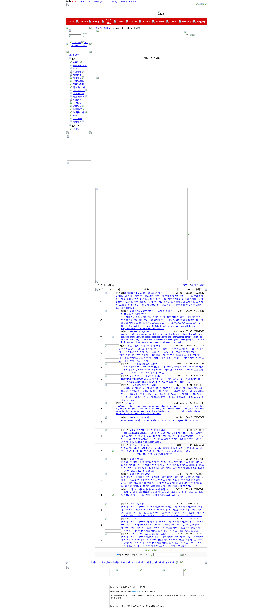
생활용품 (77, 106)
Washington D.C (100, 1)
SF (89, 1)
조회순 (194, 284)
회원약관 (125, 562)
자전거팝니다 (137, 459)
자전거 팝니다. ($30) (140, 474)
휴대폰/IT (78, 109)
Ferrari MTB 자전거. (139, 417)
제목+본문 (124, 554)
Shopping (201, 21)
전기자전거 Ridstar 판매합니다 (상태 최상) (145, 293)
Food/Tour (160, 21)
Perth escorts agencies (140, 331)
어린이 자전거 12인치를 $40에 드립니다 (150, 534)
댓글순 (203, 284)
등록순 (186, 284)
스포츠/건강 (79, 90)
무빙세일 (77, 72)
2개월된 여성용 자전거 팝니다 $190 (147, 430)
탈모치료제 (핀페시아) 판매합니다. (145, 346)
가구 (75, 68)
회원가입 (76, 42)
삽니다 (76, 129)
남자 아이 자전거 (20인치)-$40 (145, 376)
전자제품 (77, 78)
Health (134, 21)
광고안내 (169, 562)
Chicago (114, 1)
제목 (135, 554)
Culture (146, 21)
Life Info (84, 21)
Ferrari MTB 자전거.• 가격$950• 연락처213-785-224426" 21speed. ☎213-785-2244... (161, 420)
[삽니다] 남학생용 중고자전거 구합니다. (150, 489)
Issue (173, 21)
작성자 (144, 554)
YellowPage (187, 21)
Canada (132, 1)
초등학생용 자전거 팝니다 (143, 385)
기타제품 (77, 121)
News (71, 21)
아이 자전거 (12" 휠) (140, 445)
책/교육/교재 (79, 87)
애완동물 (77, 75)
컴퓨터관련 (78, 84)
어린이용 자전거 (138, 503)
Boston (83, 1)
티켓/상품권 (79, 96)
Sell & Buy (109, 21)
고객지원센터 (138, 562)
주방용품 (77, 100)
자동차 (76, 62)
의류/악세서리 (80, 65)
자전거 (76, 115)
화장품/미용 (79, 112)
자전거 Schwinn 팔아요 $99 (143, 364)
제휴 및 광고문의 (155, 562)
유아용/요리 (78, 81)
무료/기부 (77, 118)
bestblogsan (130, 403)
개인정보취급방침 (110, 562)
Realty (96, 21)
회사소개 (95, 562)
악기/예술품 (78, 93)
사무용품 (77, 103)
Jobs (121, 21)
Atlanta (123, 1)
